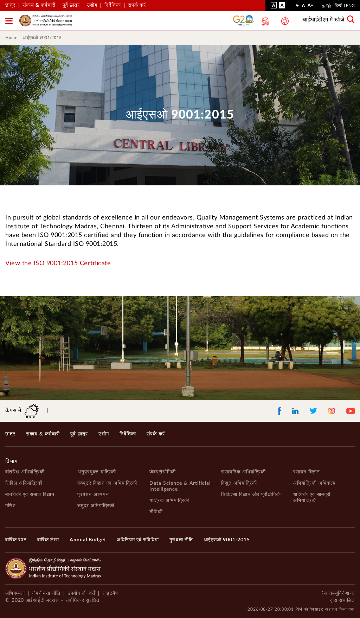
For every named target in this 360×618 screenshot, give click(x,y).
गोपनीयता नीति (46, 593)
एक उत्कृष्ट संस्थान (264, 21)
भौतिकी (156, 511)
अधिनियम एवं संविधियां (138, 539)
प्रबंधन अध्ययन (93, 494)
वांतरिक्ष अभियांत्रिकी (25, 472)
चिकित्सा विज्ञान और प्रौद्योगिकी (251, 494)
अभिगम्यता (15, 593)
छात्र (10, 5)
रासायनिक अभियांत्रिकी (243, 472)
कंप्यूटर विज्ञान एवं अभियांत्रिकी (107, 483)
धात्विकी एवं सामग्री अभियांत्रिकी (311, 497)
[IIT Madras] (45, 20)
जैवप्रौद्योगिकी (162, 472)
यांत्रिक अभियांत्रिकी (169, 500)
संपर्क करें (137, 5)
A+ (310, 7)
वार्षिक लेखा (48, 539)
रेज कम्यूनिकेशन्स (338, 593)
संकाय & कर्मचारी (39, 5)
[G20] (243, 20)
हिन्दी (338, 6)
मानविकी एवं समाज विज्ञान (29, 494)
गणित (10, 505)
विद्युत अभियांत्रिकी (239, 483)
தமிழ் (326, 6)
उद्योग (92, 5)
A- (298, 7)
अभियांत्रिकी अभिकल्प (314, 483)
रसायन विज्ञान (306, 472)
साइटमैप (110, 593)
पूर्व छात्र (71, 5)
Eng (350, 6)
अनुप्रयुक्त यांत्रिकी (96, 472)
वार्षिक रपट (16, 539)
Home (11, 38)
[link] (180, 37)
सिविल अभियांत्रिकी (24, 483)
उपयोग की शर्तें (81, 593)
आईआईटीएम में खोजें (323, 20)
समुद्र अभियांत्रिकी (95, 505)
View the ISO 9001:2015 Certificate (58, 263)
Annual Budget (88, 539)
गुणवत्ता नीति (181, 539)
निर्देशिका (112, 5)
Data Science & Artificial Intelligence (180, 486)
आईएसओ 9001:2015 (42, 38)
